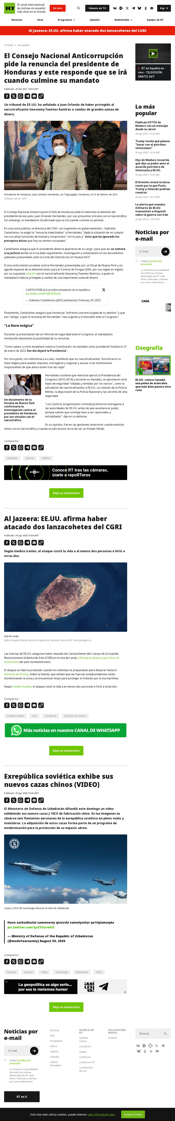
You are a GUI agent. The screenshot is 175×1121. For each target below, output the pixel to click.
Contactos (85, 1046)
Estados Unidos (15, 716)
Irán (34, 716)
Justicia (30, 458)
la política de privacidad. (151, 262)
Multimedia (122, 20)
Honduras (12, 458)
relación (31, 273)
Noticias (16, 20)
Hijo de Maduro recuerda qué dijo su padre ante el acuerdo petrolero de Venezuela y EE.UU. (152, 165)
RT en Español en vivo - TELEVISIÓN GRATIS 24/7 (151, 72)
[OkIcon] (145, 8)
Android (112, 1038)
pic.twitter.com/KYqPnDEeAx (43, 293)
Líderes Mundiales (55, 1063)
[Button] (78, 8)
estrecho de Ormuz (16, 674)
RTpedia (54, 1057)
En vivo (57, 8)
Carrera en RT (87, 1062)
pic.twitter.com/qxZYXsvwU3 (31, 927)
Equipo (83, 1051)
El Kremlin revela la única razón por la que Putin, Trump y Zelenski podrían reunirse (152, 187)
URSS (99, 972)
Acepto (151, 263)
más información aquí (101, 1114)
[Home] (9, 8)
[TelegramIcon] (133, 8)
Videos (53, 1046)
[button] (153, 53)
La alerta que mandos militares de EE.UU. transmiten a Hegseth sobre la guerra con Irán (151, 209)
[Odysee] (150, 1045)
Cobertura (85, 1057)
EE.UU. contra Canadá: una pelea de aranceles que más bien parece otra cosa (153, 385)
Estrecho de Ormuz (75, 716)
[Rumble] (121, 8)
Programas (65, 20)
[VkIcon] (115, 8)
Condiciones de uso (86, 1069)
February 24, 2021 (90, 300)
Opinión (95, 20)
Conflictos (50, 716)
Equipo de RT (155, 20)
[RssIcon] (151, 1051)
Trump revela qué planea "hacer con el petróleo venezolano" (152, 144)
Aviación (11, 972)
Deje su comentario (66, 493)
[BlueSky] (139, 8)
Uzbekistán (82, 972)
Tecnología (62, 972)
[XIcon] (127, 8)
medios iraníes (22, 686)
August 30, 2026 (52, 941)
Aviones (28, 972)
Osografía (149, 348)
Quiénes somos (83, 1039)
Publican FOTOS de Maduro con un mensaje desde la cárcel (151, 125)
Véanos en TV (97, 8)
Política (46, 458)
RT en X (22, 1097)
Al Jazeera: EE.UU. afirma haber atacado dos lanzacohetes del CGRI (87, 31)
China (44, 972)
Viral (40, 20)
